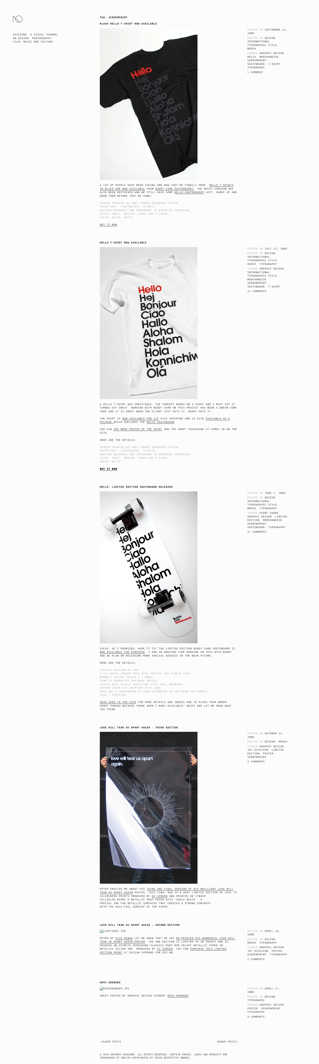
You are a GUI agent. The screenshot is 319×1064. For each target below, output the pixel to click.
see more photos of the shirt (138, 429)
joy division (257, 750)
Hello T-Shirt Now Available (123, 242)
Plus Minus (124, 938)
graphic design (272, 53)
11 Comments (256, 531)
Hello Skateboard (160, 422)
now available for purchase (122, 652)
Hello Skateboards (189, 192)
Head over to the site (118, 702)
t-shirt (274, 64)
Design (270, 38)
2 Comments (256, 761)
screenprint (256, 60)
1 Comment (255, 72)
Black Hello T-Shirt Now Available (128, 23)
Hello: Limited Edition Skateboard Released (136, 486)
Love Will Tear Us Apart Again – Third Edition (139, 727)
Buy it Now (108, 224)
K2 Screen (160, 896)
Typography (256, 67)
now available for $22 (140, 418)
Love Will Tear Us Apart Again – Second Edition (140, 924)
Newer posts (227, 1041)
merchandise (269, 57)
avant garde (269, 513)
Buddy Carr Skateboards (174, 188)
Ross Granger (110, 982)
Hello (251, 57)
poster (268, 753)
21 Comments (256, 291)
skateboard (256, 64)
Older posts (111, 1041)
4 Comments (256, 1016)
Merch (251, 48)
